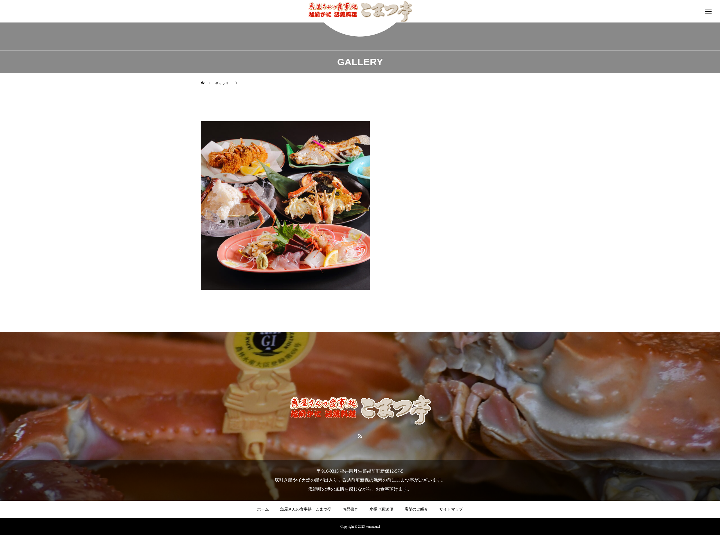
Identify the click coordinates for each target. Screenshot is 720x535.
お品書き (350, 509)
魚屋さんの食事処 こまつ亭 (305, 509)
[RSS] (360, 435)
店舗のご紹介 (416, 509)
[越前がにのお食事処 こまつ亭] (360, 11)
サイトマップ (451, 509)
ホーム (263, 509)
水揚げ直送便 (381, 509)
